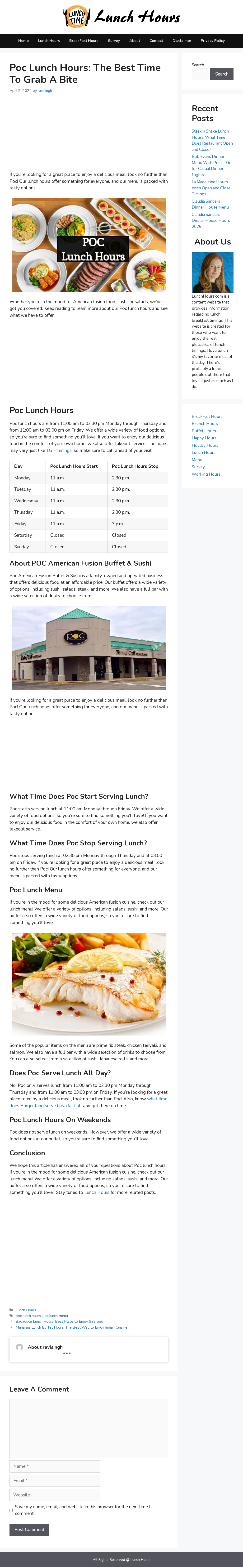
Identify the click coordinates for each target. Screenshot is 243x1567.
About (134, 40)
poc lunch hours (28, 1315)
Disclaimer (182, 40)
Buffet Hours (204, 431)
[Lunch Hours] (121, 16)
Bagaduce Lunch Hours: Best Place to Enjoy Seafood (59, 1321)
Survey (114, 40)
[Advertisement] (88, 136)
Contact (156, 40)
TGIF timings (59, 450)
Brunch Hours (205, 423)
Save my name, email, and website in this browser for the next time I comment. (82, 1510)
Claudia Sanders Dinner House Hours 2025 (211, 220)
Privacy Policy (213, 40)
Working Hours (206, 474)
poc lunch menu (55, 1315)
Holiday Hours (205, 445)
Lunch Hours (49, 40)
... (67, 1349)
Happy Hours (204, 438)
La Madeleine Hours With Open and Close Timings (211, 188)
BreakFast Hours (83, 40)
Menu (197, 460)
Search (198, 65)
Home (23, 40)
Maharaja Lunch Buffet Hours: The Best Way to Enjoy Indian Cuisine (71, 1327)
